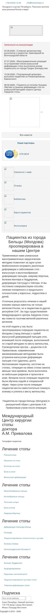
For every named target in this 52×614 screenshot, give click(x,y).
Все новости (26, 134)
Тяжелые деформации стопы (17, 585)
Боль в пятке (9, 507)
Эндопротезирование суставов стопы (20, 579)
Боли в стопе (9, 471)
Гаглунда (8, 532)
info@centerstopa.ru (35, 2)
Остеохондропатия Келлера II (17, 549)
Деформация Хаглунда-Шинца (17, 527)
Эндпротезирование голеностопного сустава (23, 538)
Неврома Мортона (12, 513)
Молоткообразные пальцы (15, 490)
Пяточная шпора (11, 502)
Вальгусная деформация (15, 477)
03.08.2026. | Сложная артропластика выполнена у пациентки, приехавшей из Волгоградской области (24, 53)
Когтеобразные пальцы (14, 496)
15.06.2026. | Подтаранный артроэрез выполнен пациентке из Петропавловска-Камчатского (24, 76)
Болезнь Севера (11, 543)
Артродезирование (12, 568)
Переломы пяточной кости (15, 574)
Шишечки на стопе (12, 460)
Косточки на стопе (12, 466)
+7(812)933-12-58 (13, 2)
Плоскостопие (10, 454)
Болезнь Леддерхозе (13, 563)
